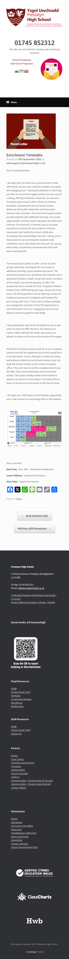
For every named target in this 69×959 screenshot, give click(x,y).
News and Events (19, 836)
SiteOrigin (31, 952)
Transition (16, 766)
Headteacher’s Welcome (23, 833)
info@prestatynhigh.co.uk (31, 588)
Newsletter (16, 840)
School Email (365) (20, 692)
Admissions (16, 822)
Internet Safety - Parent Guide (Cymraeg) (32, 780)
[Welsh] (17, 71)
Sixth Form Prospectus (21, 63)
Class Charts (17, 759)
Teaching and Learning (22, 762)
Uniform (15, 777)
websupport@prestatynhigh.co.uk (25, 163)
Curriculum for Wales (22, 826)
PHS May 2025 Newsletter (34, 528)
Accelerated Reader (21, 699)
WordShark (17, 703)
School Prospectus (21, 60)
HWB (14, 688)
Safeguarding (18, 770)
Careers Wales (18, 787)
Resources (16, 733)
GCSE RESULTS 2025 (34, 516)
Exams (14, 755)
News (19, 498)
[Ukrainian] (21, 71)
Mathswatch (17, 706)
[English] (26, 71)
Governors (16, 829)
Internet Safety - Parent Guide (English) (31, 784)
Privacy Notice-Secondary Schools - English (33, 602)
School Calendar (19, 773)
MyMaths (15, 695)
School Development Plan (24, 847)
